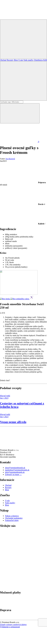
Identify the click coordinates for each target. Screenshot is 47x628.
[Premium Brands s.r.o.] (19, 446)
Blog (16, 60)
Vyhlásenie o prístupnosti (10, 627)
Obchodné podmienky (14, 518)
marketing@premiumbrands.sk (17, 470)
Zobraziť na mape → (13, 474)
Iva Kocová (10, 159)
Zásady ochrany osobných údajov (13, 624)
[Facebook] (19, 587)
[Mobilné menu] (23, 39)
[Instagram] (19, 568)
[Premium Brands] (19, 18)
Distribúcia (38, 60)
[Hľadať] (23, 81)
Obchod (3, 60)
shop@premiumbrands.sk (15, 468)
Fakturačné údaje (12, 520)
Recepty (10, 60)
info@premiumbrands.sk (15, 472)
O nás (20, 60)
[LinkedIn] (19, 548)
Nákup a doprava (12, 516)
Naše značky (28, 60)
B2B (45, 60)
